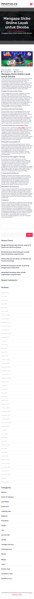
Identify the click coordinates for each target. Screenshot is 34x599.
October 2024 (5, 374)
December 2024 (6, 367)
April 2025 (4, 352)
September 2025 (6, 333)
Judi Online (5, 502)
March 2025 (4, 356)
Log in (3, 564)
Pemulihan (5, 521)
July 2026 (4, 296)
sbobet (3, 525)
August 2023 (5, 426)
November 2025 (6, 326)
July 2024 (4, 385)
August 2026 (5, 293)
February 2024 (5, 404)
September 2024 (6, 378)
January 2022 (5, 463)
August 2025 (5, 337)
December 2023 (6, 411)
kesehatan (5, 506)
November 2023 (6, 415)
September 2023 (6, 422)
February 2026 (5, 315)
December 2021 (5, 467)
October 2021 (5, 471)
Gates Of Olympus (7, 497)
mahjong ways (6, 511)
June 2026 (4, 300)
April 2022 (4, 452)
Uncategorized (19, 31)
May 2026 (4, 304)
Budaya (4, 492)
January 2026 (5, 319)
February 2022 (5, 460)
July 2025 (4, 341)
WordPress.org (6, 578)
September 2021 (6, 474)
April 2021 (4, 478)
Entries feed (5, 569)
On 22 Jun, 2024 (6, 70)
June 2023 (4, 434)
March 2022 (4, 456)
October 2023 (5, 419)
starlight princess (7, 544)
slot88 (3, 540)
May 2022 (4, 448)
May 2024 (4, 393)
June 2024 (4, 389)
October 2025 (5, 330)
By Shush (16, 70)
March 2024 (4, 400)
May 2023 (4, 437)
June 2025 (4, 345)
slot (2, 530)
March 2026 (4, 311)
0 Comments (19, 72)
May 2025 (4, 348)
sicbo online (21, 128)
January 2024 (5, 408)
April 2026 (4, 307)
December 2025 (6, 322)
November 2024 (6, 370)
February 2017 (5, 482)
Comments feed (6, 574)
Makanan (4, 516)
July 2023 (4, 430)
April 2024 (4, 396)
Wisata (3, 554)
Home (9, 31)
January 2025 (5, 363)
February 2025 (5, 359)
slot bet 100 (5, 535)
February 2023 (5, 445)
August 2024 (5, 382)
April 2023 (4, 441)
